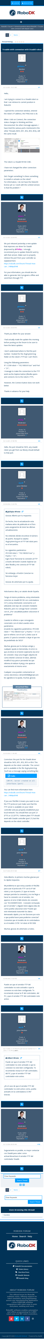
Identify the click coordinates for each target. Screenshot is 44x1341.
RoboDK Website (23, 1275)
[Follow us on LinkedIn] (22, 1318)
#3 (39, 328)
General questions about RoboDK (25, 26)
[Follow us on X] (16, 1318)
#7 (39, 871)
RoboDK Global (21, 1336)
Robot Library (23, 1269)
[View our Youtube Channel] (11, 1318)
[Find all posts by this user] (21, 197)
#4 (39, 441)
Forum (10, 26)
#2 (39, 237)
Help (30, 1236)
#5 (39, 504)
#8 (39, 978)
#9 (39, 1049)
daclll (21, 483)
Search (22, 1236)
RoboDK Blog (23, 1278)
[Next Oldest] (20, 1184)
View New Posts (23, 1272)
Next (15, 35)
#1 (39, 87)
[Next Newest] (24, 1184)
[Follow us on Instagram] (32, 1318)
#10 (38, 1144)
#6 (39, 753)
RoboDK (4, 26)
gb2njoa (20, 66)
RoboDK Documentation (23, 1266)
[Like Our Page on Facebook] (27, 1318)
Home (15, 1236)
